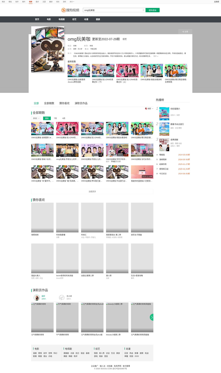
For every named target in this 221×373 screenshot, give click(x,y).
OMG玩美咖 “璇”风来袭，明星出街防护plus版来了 (76, 181)
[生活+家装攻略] (142, 258)
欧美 (35, 356)
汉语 (44, 2)
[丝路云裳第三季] (92, 258)
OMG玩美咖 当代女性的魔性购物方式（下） (148, 159)
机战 (146, 353)
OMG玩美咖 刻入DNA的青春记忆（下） (97, 137)
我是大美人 (35, 276)
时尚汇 (84, 235)
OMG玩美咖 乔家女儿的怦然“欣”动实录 (96, 159)
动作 (45, 353)
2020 (137, 356)
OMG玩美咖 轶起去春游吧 (151, 79)
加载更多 (92, 191)
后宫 (126, 353)
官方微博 (126, 366)
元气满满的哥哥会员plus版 (91, 335)
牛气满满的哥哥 (62, 335)
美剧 (65, 356)
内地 (74, 46)
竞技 (106, 356)
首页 (37, 19)
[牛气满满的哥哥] (67, 317)
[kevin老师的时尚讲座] (67, 258)
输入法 (102, 366)
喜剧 (35, 353)
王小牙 (80, 49)
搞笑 (141, 353)
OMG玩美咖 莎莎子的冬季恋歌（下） (121, 159)
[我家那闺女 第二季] (117, 217)
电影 (49, 19)
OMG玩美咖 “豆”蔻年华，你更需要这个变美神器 (50, 181)
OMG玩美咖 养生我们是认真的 (93, 181)
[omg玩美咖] (47, 49)
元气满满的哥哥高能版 (140, 335)
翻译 (50, 2)
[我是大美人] (42, 258)
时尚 (91, 46)
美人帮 (109, 276)
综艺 (74, 19)
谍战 (82, 353)
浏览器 (109, 366)
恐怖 (50, 353)
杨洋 (75, 356)
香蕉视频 (34, 235)
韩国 (40, 356)
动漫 (86, 19)
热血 (131, 353)
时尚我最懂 (60, 235)
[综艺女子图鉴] (142, 217)
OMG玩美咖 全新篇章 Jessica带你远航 (46, 137)
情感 (96, 353)
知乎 (17, 2)
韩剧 (70, 356)
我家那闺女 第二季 (113, 235)
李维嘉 (113, 162)
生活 (113, 353)
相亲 (101, 356)
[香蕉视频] (42, 217)
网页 (3, 2)
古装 (72, 353)
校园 (131, 356)
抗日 (77, 353)
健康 (98, 19)
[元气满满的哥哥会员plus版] (92, 317)
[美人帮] (117, 258)
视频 (30, 2)
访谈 (108, 353)
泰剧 (87, 353)
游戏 (96, 356)
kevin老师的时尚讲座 (64, 276)
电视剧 (62, 19)
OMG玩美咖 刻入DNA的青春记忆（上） (72, 137)
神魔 (126, 356)
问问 (57, 2)
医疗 (37, 2)
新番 (136, 353)
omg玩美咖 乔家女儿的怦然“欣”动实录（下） (74, 159)
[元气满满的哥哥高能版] (142, 317)
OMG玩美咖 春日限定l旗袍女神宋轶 (145, 137)
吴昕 (74, 49)
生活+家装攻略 (137, 276)
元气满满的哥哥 (37, 335)
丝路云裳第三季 (87, 276)
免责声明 (117, 366)
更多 (155, 56)
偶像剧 (66, 353)
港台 (45, 356)
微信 (10, 2)
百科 (64, 2)
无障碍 (216, 2)
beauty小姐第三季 (113, 335)
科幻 (55, 353)
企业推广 (94, 366)
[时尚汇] (92, 217)
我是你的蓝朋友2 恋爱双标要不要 (144, 181)
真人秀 (101, 353)
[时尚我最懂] (67, 217)
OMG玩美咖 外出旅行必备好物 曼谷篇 (121, 181)
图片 (23, 2)
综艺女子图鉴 (136, 235)
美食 (118, 353)
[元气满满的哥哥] (42, 317)
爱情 (40, 353)
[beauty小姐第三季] (117, 317)
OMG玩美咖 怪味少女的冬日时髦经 (45, 159)
